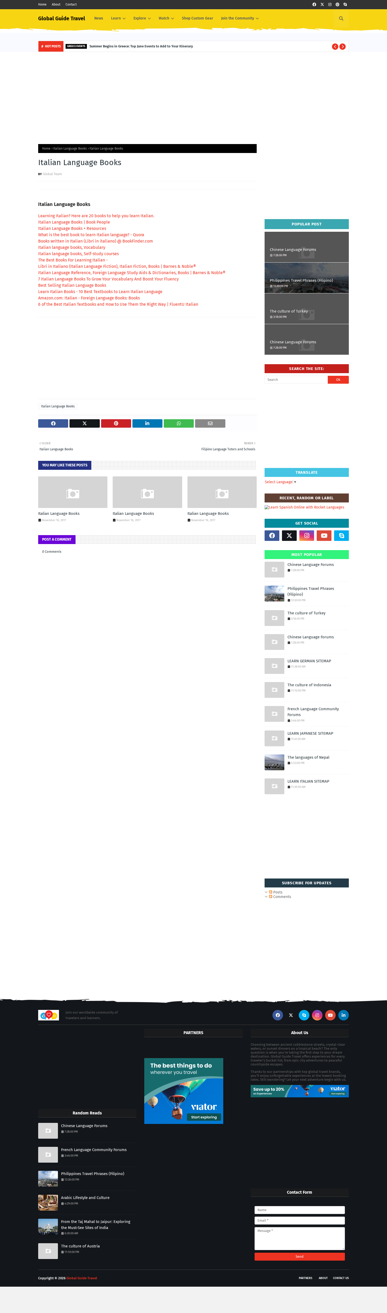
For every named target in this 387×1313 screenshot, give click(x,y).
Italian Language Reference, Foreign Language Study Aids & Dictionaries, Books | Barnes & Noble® (131, 272)
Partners (305, 1278)
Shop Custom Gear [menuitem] (197, 18)
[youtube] (324, 535)
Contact (71, 4)
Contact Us (341, 1278)
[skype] (345, 4)
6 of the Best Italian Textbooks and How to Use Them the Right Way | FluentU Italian (118, 304)
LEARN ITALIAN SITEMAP (308, 781)
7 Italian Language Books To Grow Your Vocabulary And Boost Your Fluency (108, 279)
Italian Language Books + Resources (72, 228)
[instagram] (330, 4)
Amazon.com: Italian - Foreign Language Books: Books (89, 297)
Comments (281, 897)
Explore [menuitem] (139, 18)
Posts (277, 892)
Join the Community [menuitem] (237, 18)
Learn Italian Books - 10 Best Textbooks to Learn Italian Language (100, 291)
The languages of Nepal (308, 757)
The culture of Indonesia (309, 685)
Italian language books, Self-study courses (78, 253)
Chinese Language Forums (293, 249)
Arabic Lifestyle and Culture (85, 1197)
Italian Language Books (70, 148)
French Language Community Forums (313, 712)
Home (42, 4)
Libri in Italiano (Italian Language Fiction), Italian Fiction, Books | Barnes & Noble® (117, 266)
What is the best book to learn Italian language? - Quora (91, 234)
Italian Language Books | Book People (74, 222)
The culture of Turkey (289, 311)
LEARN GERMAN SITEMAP (309, 661)
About (56, 4)
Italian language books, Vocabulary (71, 247)
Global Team (52, 174)
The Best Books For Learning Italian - (73, 260)
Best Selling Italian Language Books (72, 285)
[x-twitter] (322, 4)
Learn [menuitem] (116, 18)
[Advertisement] (193, 97)
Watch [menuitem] (164, 18)
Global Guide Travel (61, 18)
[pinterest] (337, 4)
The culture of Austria (80, 1246)
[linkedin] (343, 1015)
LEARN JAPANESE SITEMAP (310, 733)
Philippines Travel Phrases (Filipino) (301, 280)
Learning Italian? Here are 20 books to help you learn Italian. (96, 215)
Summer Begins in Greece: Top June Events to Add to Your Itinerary (141, 46)
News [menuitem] (98, 18)
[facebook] (314, 4)
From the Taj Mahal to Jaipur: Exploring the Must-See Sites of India (95, 1224)
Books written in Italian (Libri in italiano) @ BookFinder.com (95, 241)
